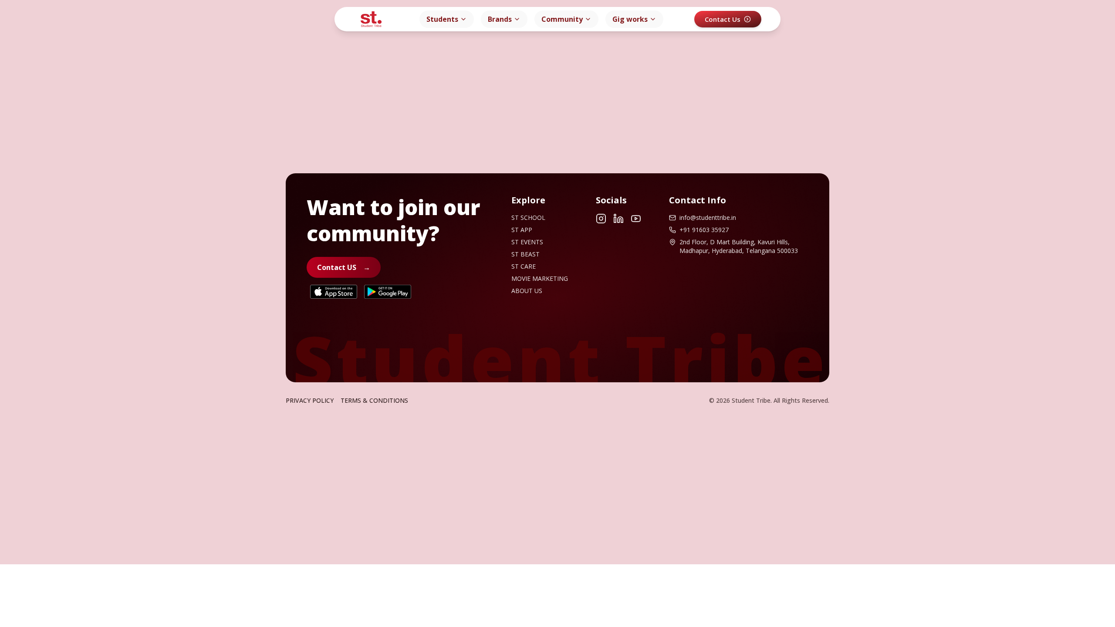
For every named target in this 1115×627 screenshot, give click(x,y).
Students (442, 19)
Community (562, 19)
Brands (500, 19)
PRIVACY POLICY (310, 400)
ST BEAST (525, 254)
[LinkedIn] (618, 218)
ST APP (521, 230)
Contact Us (722, 19)
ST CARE (523, 266)
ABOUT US (526, 291)
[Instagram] (601, 218)
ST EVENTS (527, 242)
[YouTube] (636, 218)
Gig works (630, 19)
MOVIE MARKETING (539, 278)
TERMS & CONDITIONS (374, 400)
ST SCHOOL (528, 217)
